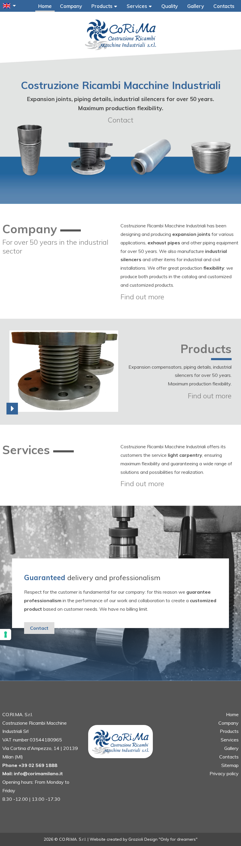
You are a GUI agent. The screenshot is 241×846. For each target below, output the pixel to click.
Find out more (142, 296)
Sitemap (230, 765)
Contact (120, 119)
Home (45, 6)
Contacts (224, 6)
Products (102, 6)
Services (138, 6)
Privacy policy (224, 773)
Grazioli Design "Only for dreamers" (163, 839)
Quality (169, 6)
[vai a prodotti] (120, 410)
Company (71, 6)
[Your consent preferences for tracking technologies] (5, 634)
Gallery (195, 6)
